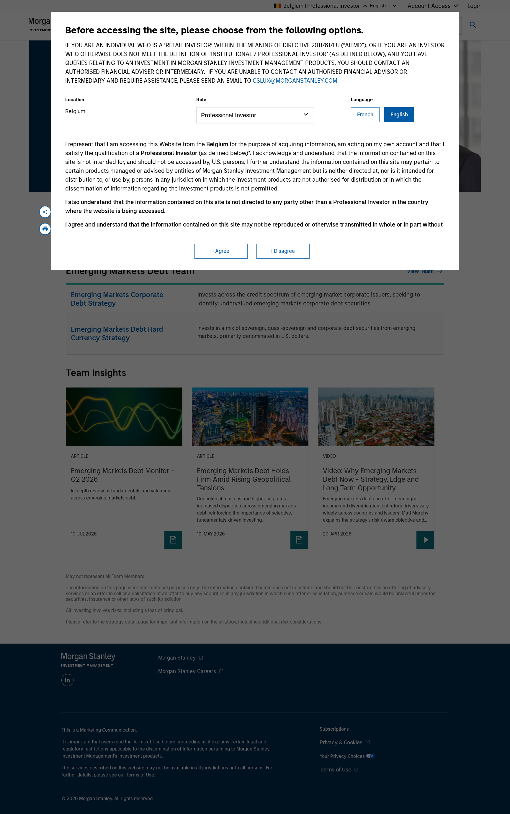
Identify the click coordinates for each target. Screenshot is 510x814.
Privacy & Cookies (341, 742)
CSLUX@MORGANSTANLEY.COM (295, 80)
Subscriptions (334, 729)
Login (475, 5)
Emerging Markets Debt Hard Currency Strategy (117, 333)
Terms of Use (335, 769)
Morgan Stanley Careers (187, 671)
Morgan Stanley (177, 658)
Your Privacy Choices (343, 756)
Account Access (429, 5)
